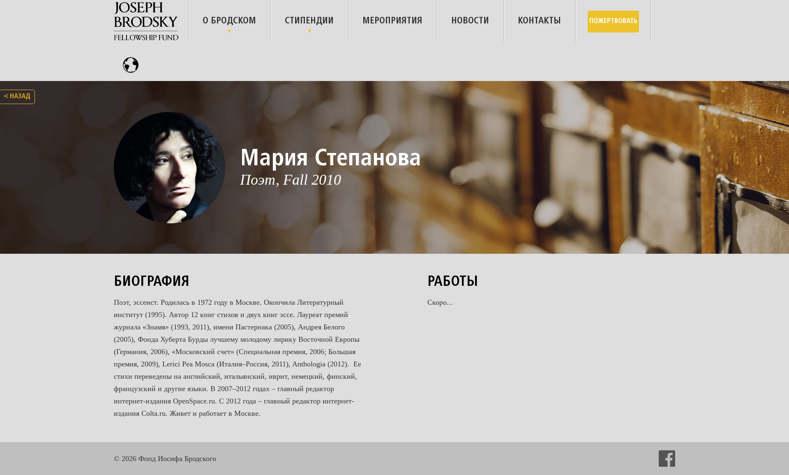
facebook (667, 458)
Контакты (539, 21)
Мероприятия (392, 21)
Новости (470, 21)
